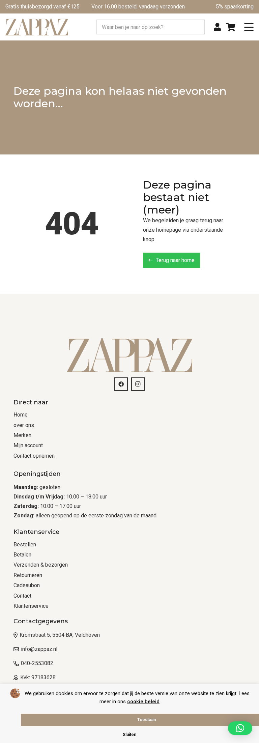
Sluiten (129, 734)
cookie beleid (143, 701)
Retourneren (27, 575)
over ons (23, 425)
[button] (249, 27)
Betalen (22, 554)
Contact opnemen (34, 456)
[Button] (217, 27)
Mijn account (28, 445)
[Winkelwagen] (231, 26)
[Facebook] (121, 384)
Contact (22, 596)
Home (20, 414)
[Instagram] (138, 384)
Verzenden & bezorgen (40, 565)
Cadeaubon (26, 585)
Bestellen (24, 544)
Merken (22, 435)
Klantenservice (31, 606)
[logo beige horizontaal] (36, 27)
